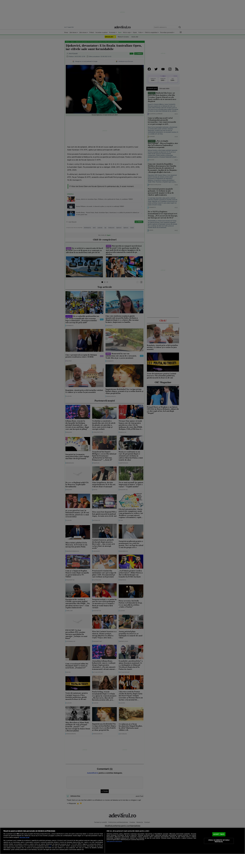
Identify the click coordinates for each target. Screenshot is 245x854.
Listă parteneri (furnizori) (114, 841)
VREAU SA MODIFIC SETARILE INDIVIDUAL (219, 841)
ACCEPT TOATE (218, 834)
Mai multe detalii (24, 837)
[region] (122, 841)
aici (50, 846)
